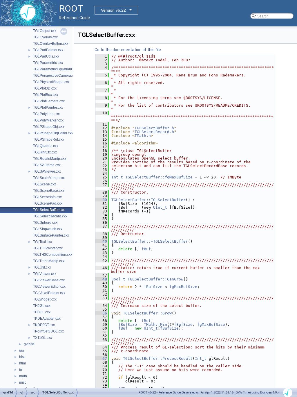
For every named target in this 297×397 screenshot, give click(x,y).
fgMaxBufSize (183, 287)
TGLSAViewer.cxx (47, 171)
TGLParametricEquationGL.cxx (57, 69)
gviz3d (29, 344)
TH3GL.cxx (41, 312)
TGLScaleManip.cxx (49, 178)
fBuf (146, 249)
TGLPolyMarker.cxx (48, 120)
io (20, 370)
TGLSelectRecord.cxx (50, 216)
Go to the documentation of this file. (128, 49)
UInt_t (160, 207)
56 (101, 313)
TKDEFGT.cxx (44, 325)
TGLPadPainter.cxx (48, 50)
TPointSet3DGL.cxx (48, 331)
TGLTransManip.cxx (48, 261)
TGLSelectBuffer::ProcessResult (158, 358)
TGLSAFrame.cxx (47, 165)
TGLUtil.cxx (42, 267)
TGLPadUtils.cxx (46, 56)
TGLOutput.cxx (44, 31)
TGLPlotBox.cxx (45, 95)
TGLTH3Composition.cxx (52, 255)
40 (101, 241)
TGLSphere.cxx (45, 223)
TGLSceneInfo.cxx (47, 197)
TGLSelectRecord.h (154, 132)
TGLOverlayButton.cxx (50, 44)
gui (21, 350)
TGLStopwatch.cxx (47, 229)
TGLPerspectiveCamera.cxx (55, 76)
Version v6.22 (113, 10)
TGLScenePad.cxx (47, 203)
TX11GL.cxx (42, 338)
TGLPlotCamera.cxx (49, 101)
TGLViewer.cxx (44, 274)
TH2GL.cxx (41, 306)
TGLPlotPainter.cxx (48, 107)
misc (22, 382)
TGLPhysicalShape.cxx (51, 82)
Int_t (117, 177)
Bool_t (118, 279)
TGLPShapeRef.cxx (48, 139)
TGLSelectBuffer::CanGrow (155, 279)
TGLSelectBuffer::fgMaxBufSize (159, 177)
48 (101, 279)
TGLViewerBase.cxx (49, 280)
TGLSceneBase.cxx (48, 191)
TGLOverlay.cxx (45, 37)
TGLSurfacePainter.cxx (51, 235)
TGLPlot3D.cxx (45, 88)
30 (101, 200)
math (23, 376)
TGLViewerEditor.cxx (49, 287)
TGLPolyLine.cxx (46, 114)
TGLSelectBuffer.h (154, 128)
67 (101, 358)
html (22, 363)
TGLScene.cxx (44, 184)
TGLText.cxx (42, 242)
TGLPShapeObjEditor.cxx (53, 133)
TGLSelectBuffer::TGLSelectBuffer (148, 200)
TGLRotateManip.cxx (49, 159)
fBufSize (153, 287)
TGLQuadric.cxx (45, 146)
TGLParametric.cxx (48, 63)
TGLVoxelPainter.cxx (49, 293)
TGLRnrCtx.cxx (45, 152)
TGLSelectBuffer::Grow (147, 313)
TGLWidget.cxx (45, 299)
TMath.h (143, 135)
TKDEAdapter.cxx (47, 318)
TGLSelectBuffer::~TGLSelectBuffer (149, 241)
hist (22, 357)
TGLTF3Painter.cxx (48, 248)
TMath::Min (155, 324)
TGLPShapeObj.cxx (48, 127)
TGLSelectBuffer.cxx (49, 210)
